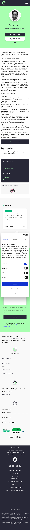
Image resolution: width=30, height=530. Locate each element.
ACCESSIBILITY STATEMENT (15, 481)
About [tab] (24, 239)
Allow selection (15, 289)
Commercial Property (10, 166)
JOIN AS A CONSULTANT (15, 470)
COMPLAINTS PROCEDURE (15, 487)
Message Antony (16, 34)
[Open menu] (26, 3)
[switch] (26, 268)
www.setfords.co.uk (14, 519)
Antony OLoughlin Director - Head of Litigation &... (15, 454)
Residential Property (9, 168)
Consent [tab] (5, 239)
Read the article (11, 153)
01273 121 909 (16, 39)
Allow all (15, 284)
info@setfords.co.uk (7, 373)
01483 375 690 (6, 369)
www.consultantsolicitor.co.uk (15, 521)
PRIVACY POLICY (15, 484)
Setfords (4, 3)
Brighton (7, 177)
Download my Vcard (15, 141)
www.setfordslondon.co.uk (23, 519)
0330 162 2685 (15, 339)
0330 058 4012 (6, 358)
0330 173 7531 (18, 522)
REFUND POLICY (15, 479)
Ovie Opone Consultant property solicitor (15, 452)
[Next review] (16, 232)
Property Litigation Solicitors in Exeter (15, 450)
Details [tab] (15, 239)
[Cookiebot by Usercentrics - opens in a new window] (22, 235)
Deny (15, 293)
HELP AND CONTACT (15, 473)
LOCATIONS (15, 476)
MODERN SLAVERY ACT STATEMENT (15, 490)
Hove (6, 180)
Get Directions (6, 394)
